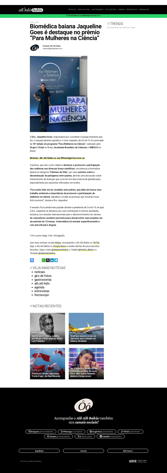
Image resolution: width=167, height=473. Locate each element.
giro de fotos (84, 9)
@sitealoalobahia (59, 249)
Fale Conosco (128, 451)
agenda (121, 9)
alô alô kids (110, 9)
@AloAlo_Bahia (85, 249)
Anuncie (83, 451)
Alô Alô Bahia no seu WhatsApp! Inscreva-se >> (84, 15)
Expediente (39, 451)
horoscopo (144, 9)
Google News (59, 246)
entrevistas (132, 9)
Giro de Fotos (86, 470)
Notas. (58, 242)
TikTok (96, 242)
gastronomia (97, 9)
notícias (72, 9)
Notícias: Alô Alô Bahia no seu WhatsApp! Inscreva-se (57, 158)
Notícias (79, 470)
